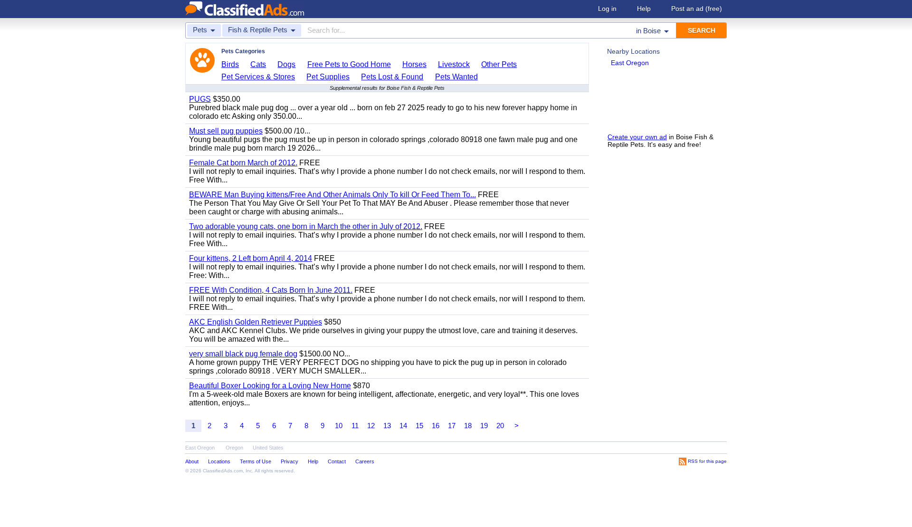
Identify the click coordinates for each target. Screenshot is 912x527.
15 (419, 426)
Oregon (234, 447)
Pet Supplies (328, 77)
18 (468, 426)
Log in (607, 8)
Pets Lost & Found (392, 77)
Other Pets (499, 64)
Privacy (289, 461)
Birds (230, 64)
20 (500, 426)
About (192, 461)
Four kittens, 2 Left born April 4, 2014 (250, 258)
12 (371, 426)
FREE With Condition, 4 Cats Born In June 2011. (270, 290)
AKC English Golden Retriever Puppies (255, 322)
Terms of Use (255, 461)
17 (452, 426)
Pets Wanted (456, 77)
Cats (258, 64)
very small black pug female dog (243, 354)
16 (435, 426)
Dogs (286, 64)
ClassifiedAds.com (223, 470)
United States (268, 447)
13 (387, 426)
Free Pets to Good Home (349, 64)
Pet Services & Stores (258, 77)
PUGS (200, 99)
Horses (414, 64)
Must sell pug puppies (226, 131)
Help (644, 8)
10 (338, 426)
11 (355, 426)
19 (484, 426)
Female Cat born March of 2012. (243, 163)
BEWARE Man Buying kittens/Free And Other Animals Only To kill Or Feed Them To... (332, 195)
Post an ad (696, 8)
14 (403, 426)
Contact (337, 461)
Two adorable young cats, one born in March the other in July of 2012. (305, 226)
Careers (364, 461)
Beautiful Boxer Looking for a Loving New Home (270, 386)
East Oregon (630, 63)
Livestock (454, 64)
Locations (219, 461)
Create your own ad (637, 137)
